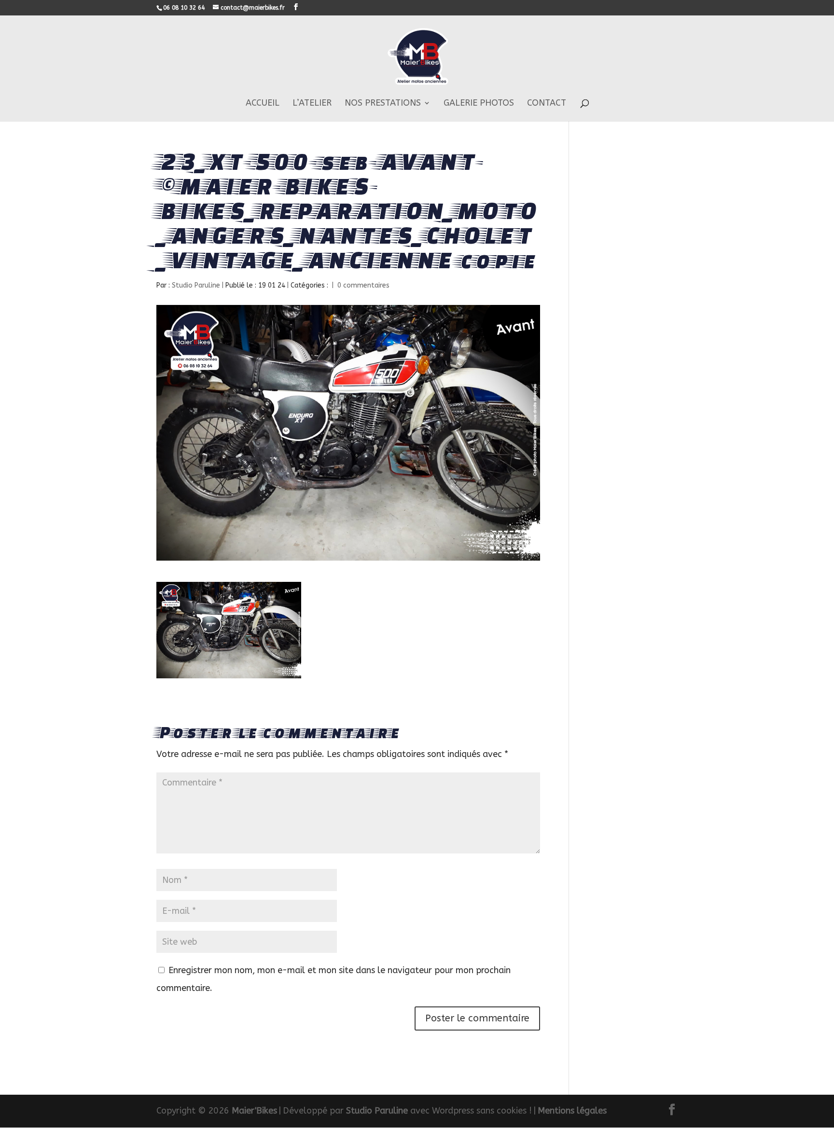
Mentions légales (572, 1110)
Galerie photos (479, 103)
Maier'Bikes (254, 1110)
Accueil (262, 103)
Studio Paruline (196, 285)
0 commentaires (363, 285)
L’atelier (312, 103)
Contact (546, 103)
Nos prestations (383, 103)
